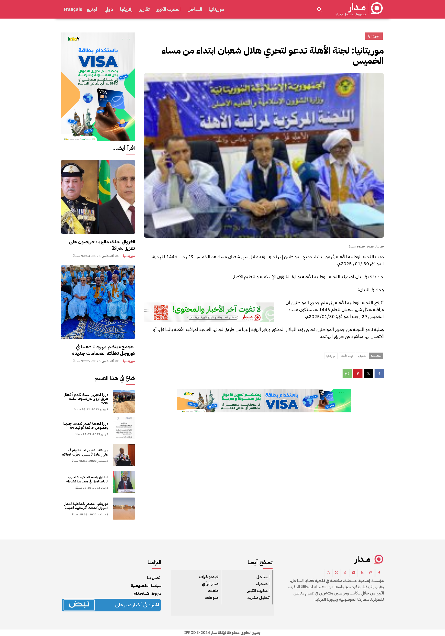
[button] (319, 9)
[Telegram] (354, 573)
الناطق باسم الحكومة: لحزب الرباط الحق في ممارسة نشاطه (87, 479)
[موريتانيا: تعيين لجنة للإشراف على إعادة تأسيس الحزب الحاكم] (124, 455)
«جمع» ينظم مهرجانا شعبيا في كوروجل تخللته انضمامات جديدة (102, 350)
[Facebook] (379, 373)
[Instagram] (371, 573)
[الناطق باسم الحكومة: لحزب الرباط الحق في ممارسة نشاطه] (124, 482)
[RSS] (362, 573)
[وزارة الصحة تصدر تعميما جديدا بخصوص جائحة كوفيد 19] (124, 428)
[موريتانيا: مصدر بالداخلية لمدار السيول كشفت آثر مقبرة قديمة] (124, 509)
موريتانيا (129, 256)
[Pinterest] (357, 373)
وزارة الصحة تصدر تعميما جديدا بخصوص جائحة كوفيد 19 (85, 425)
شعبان (362, 356)
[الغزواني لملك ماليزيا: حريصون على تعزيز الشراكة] (98, 197)
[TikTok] (345, 573)
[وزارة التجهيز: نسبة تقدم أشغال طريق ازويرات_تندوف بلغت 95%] (124, 401)
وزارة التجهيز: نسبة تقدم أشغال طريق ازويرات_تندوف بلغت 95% (86, 398)
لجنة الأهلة (347, 356)
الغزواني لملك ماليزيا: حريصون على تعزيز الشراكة (102, 245)
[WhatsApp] (347, 373)
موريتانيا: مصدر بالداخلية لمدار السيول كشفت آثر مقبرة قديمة (86, 506)
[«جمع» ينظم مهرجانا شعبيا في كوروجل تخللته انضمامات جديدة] (98, 302)
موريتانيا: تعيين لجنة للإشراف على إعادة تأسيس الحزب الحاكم (85, 452)
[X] (368, 373)
